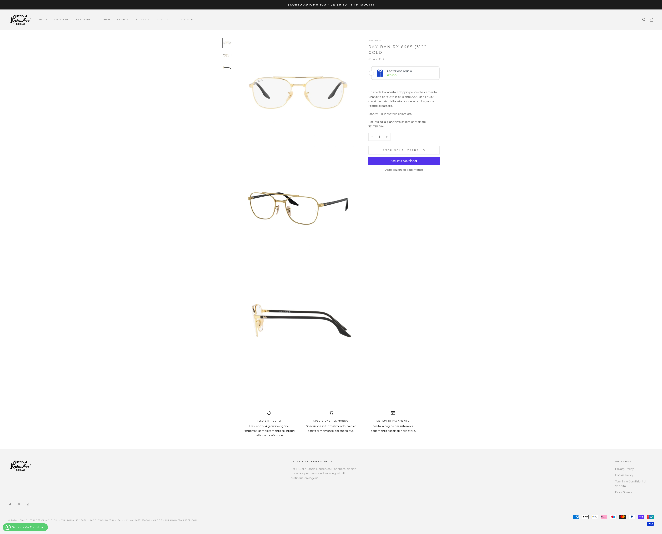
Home (43, 19)
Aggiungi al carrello (404, 150)
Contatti (186, 19)
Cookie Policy (624, 475)
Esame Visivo (86, 19)
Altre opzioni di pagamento (404, 169)
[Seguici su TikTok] (28, 504)
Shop (106, 19)
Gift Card (165, 19)
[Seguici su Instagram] (19, 504)
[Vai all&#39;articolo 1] (227, 43)
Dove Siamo (623, 492)
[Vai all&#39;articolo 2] (227, 55)
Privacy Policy (624, 469)
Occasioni (143, 19)
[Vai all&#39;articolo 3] (227, 68)
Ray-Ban (374, 40)
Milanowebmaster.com (181, 520)
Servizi (122, 19)
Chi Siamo (61, 19)
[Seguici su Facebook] (10, 504)
